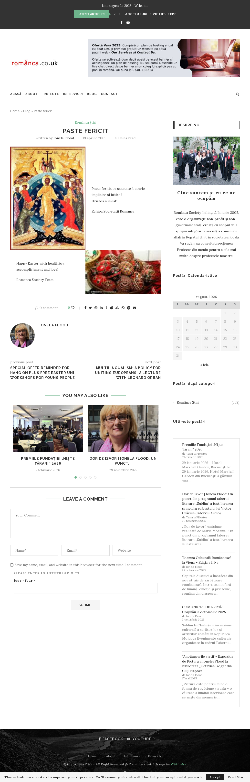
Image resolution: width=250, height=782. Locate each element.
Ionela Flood (63, 138)
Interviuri (73, 94)
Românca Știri (85, 123)
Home (15, 111)
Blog (92, 94)
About (31, 94)
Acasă (15, 94)
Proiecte (50, 94)
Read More (237, 777)
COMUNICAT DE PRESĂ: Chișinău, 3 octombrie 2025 (204, 609)
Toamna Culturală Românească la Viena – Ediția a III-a (206, 560)
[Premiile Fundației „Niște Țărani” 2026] (48, 428)
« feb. (204, 365)
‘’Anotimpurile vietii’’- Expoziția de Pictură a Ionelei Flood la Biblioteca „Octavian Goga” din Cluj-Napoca (207, 663)
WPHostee (179, 764)
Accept (215, 777)
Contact (109, 94)
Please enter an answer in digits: (47, 573)
